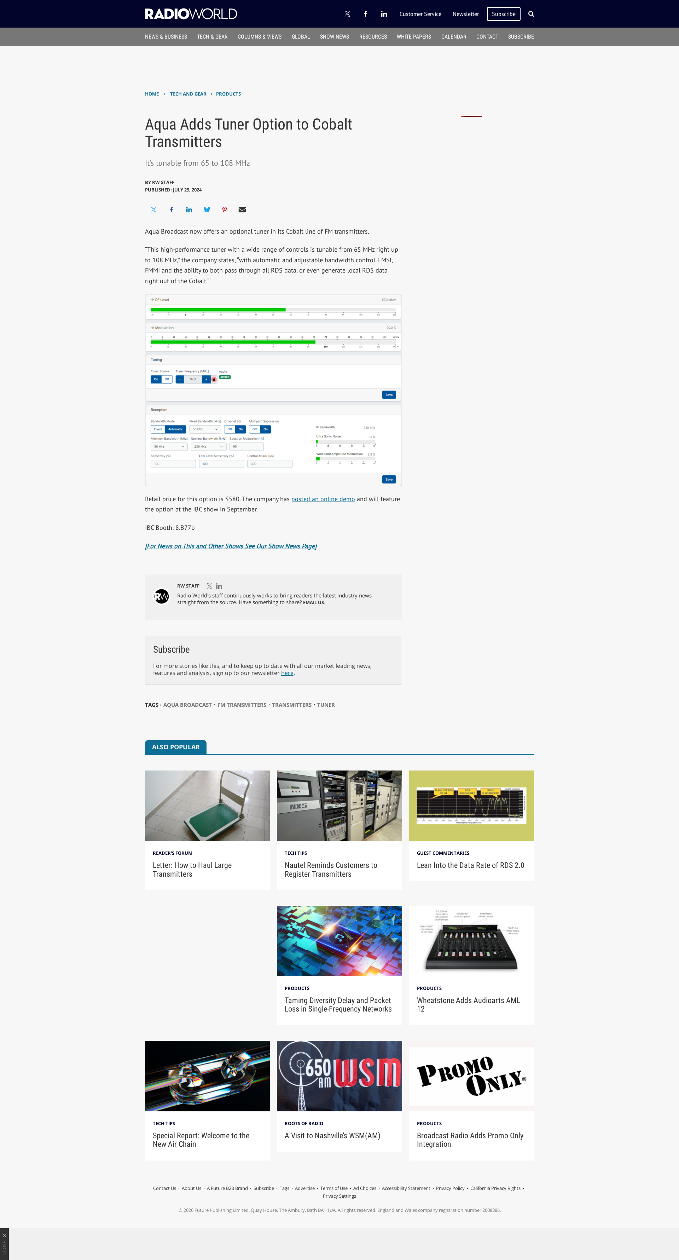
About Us (191, 1188)
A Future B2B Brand (227, 1188)
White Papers (414, 36)
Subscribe (504, 13)
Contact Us (164, 1188)
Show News (334, 36)
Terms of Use (334, 1188)
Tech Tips (296, 853)
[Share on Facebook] (171, 209)
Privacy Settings (339, 1196)
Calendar (453, 36)
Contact (487, 36)
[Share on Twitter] (154, 209)
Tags (284, 1188)
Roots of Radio (304, 1123)
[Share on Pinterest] (224, 209)
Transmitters (292, 704)
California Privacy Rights (495, 1188)
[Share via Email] (242, 209)
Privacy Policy (450, 1188)
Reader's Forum (172, 853)
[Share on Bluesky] (207, 209)
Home (152, 94)
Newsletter (466, 13)
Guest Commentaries (443, 853)
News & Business (166, 36)
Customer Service (420, 13)
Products (228, 94)
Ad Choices (364, 1188)
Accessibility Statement (406, 1188)
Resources (373, 36)
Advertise (305, 1188)
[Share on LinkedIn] (189, 209)
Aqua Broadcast (187, 704)
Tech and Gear (188, 94)
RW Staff (163, 182)
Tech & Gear (212, 36)
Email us (313, 602)
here (287, 673)
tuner (326, 704)
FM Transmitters (241, 704)
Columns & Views (260, 36)
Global (301, 36)
